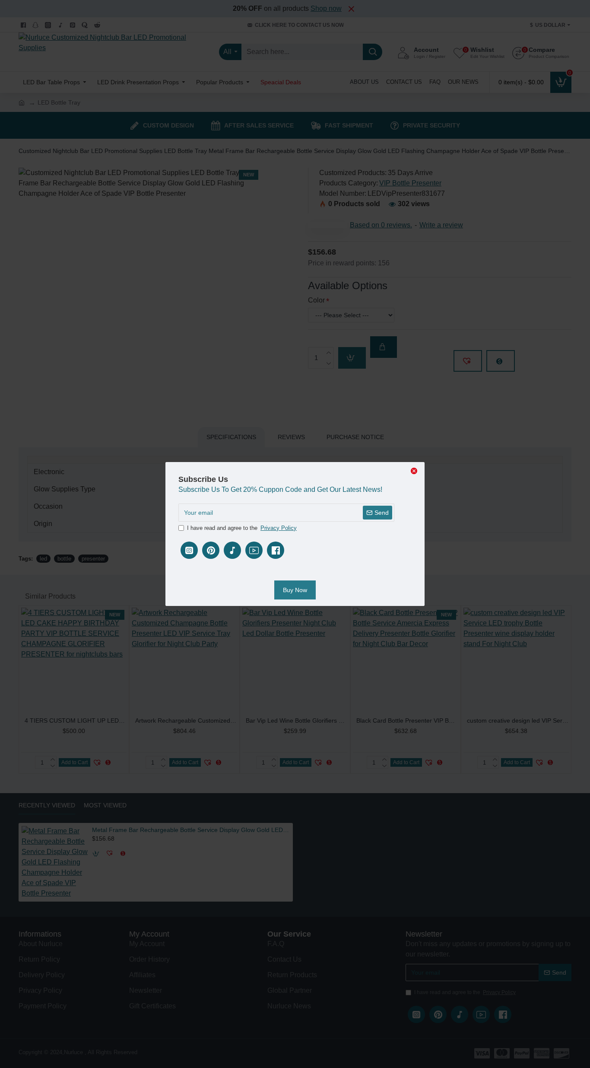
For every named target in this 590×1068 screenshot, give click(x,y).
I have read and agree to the (242, 528)
